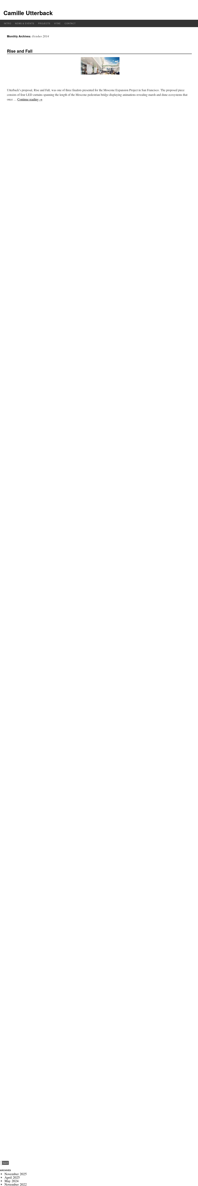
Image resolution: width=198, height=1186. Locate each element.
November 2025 (15, 1173)
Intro (7, 23)
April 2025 (12, 1177)
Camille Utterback (28, 13)
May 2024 (11, 1180)
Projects (44, 23)
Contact (70, 23)
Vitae (57, 23)
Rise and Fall (19, 51)
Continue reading (29, 99)
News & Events (24, 23)
